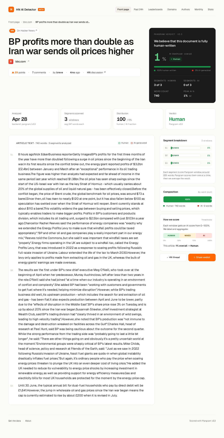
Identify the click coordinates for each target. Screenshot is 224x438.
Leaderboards (155, 9)
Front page (123, 9)
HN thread (173, 257)
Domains (172, 9)
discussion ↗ (96, 72)
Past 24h (138, 9)
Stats (211, 9)
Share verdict (202, 257)
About (28, 420)
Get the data (14, 420)
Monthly (199, 9)
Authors (185, 9)
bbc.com (27, 22)
